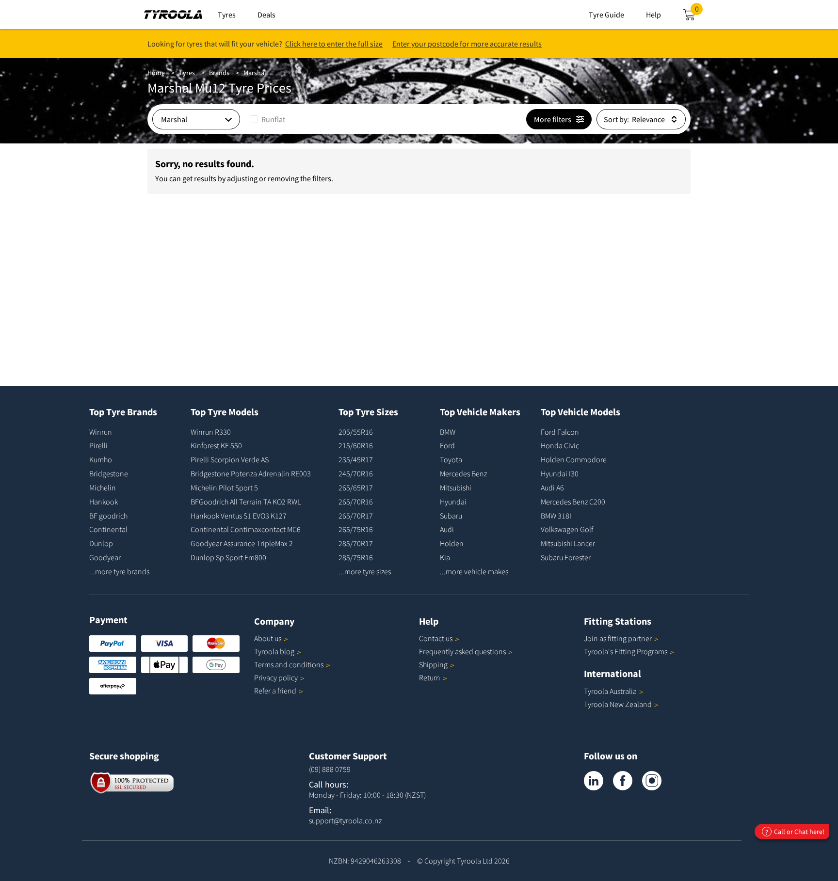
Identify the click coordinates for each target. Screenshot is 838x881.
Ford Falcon (560, 432)
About (267, 638)
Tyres (187, 72)
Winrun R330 (211, 432)
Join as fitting (618, 638)
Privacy (276, 677)
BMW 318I (556, 515)
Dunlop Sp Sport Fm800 (228, 557)
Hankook (103, 501)
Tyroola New (618, 704)
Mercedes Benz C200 (573, 501)
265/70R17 (355, 515)
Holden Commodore (574, 459)
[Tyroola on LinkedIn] (593, 780)
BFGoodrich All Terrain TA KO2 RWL (246, 501)
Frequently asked (462, 651)
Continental (108, 529)
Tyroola (274, 651)
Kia (445, 557)
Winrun (100, 432)
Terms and (288, 664)
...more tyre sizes (364, 571)
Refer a (275, 690)
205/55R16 (355, 432)
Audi (447, 529)
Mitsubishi (455, 487)
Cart (699, 11)
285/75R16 (355, 557)
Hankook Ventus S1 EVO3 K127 (239, 515)
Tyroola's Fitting (625, 651)
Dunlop (101, 543)
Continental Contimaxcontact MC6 (246, 529)
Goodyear (105, 557)
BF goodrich (108, 515)
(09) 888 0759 (330, 769)
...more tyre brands (119, 571)
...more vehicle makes (474, 571)
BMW (447, 432)
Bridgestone (108, 473)
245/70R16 (355, 473)
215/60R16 (355, 445)
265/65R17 (355, 487)
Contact (435, 638)
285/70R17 (355, 543)
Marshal (254, 72)
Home (156, 72)
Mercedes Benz (463, 473)
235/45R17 (355, 459)
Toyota (451, 459)
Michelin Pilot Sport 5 (224, 487)
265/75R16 (355, 529)
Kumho (100, 459)
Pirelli (98, 445)
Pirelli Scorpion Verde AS (230, 459)
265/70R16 (355, 501)
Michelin (102, 487)
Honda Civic (560, 445)
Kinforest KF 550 (216, 445)
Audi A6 (552, 487)
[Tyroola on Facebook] (622, 780)
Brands (219, 72)
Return (429, 677)
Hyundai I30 (560, 473)
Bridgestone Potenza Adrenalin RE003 (251, 473)
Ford (447, 445)
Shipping (433, 664)
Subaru (451, 515)
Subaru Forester (566, 557)
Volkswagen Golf (567, 529)
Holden (452, 543)
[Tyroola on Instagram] (651, 780)
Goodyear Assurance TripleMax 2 (242, 543)
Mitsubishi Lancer (568, 543)
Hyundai (453, 501)
